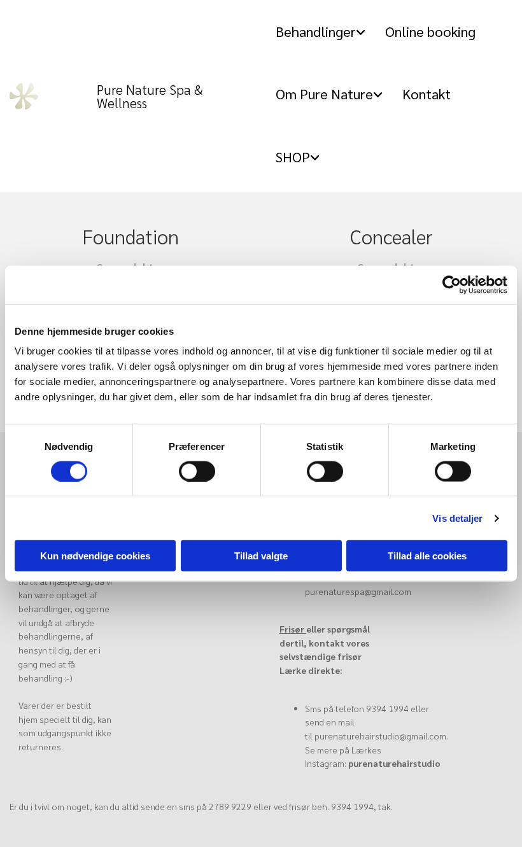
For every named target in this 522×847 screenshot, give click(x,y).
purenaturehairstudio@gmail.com (380, 735)
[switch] (197, 471)
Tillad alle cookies (427, 555)
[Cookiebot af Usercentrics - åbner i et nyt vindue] (451, 284)
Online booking (430, 31)
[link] (325, 31)
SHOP (293, 156)
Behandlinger (316, 31)
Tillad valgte (261, 555)
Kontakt (426, 93)
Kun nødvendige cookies (95, 555)
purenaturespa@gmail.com (358, 591)
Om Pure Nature (324, 93)
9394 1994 (387, 708)
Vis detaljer (457, 517)
